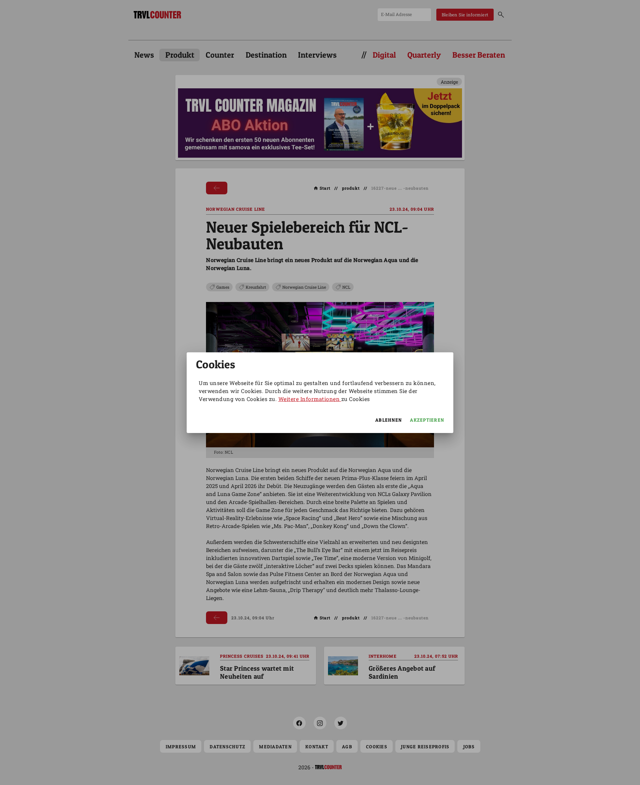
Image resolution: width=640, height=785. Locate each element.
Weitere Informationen (309, 398)
